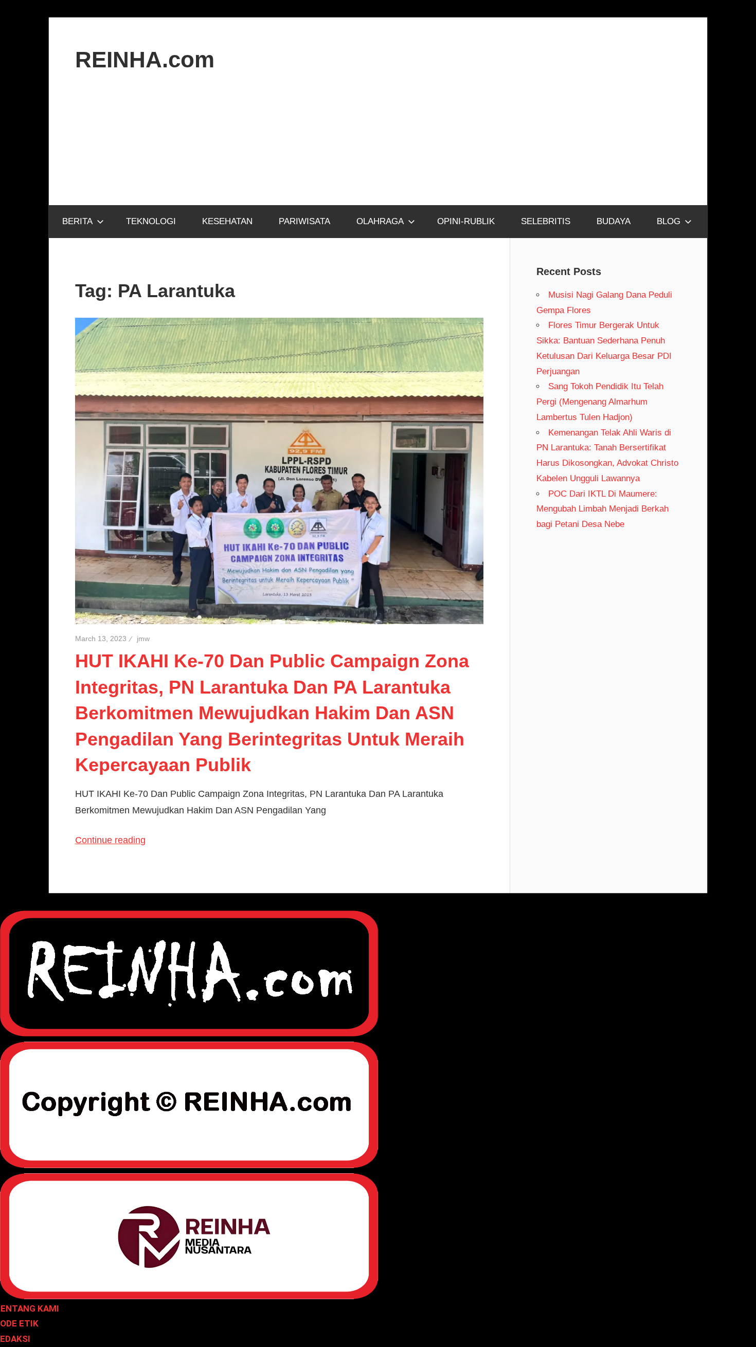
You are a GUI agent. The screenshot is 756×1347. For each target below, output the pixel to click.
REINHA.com (144, 59)
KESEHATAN (227, 221)
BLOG (668, 221)
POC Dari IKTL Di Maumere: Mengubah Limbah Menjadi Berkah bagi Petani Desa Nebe (602, 509)
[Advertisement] (378, 151)
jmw (143, 638)
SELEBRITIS (545, 221)
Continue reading (110, 840)
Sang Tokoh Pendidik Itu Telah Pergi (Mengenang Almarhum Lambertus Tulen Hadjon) (599, 401)
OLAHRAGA (380, 221)
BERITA (77, 221)
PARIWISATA (304, 221)
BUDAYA (614, 221)
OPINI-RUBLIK (466, 221)
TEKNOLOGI (151, 221)
